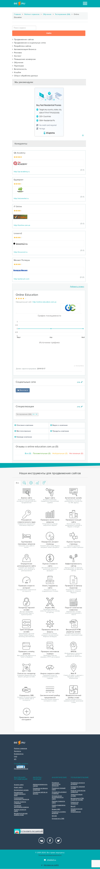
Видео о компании (60, 425)
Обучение (47, 14)
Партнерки (18, 66)
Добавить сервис (77, 287)
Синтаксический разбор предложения (76, 810)
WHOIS (54, 816)
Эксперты (17, 751)
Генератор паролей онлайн (78, 787)
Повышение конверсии (24, 59)
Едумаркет (18, 180)
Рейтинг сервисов (31, 14)
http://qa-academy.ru (22, 172)
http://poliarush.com (21, 279)
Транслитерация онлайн (76, 795)
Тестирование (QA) (62, 14)
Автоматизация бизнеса (24, 49)
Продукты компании (60, 431)
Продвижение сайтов (23, 39)
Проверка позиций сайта (58, 788)
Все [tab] (17, 483)
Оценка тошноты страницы (20, 802)
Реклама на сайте (51, 865)
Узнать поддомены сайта (58, 805)
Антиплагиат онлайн (21, 790)
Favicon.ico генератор (75, 803)
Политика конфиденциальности (50, 855)
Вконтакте (23, 390)
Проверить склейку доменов (59, 812)
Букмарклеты (18, 754)
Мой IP (73, 806)
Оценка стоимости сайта (58, 802)
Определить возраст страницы (59, 792)
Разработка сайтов (22, 46)
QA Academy (19, 153)
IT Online (18, 206)
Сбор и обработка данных (25, 75)
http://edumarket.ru (21, 198)
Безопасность (20, 69)
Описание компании (24, 425)
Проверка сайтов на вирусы (40, 793)
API (15, 759)
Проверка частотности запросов (56, 784)
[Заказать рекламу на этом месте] (83, 135)
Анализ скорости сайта (20, 810)
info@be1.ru (51, 860)
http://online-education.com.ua (44, 302)
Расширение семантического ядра (19, 794)
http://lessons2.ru (20, 252)
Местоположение (23, 431)
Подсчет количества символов (78, 791)
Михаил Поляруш (22, 260)
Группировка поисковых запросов (21, 798)
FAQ (15, 756)
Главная (17, 14)
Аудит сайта (18, 787)
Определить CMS (58, 818)
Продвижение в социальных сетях (29, 43)
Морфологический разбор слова (21, 814)
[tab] (24, 483)
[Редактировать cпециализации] (80, 406)
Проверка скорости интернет (78, 783)
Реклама (17, 52)
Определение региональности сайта (57, 797)
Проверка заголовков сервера (21, 806)
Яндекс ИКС (56, 809)
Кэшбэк (17, 72)
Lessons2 (18, 233)
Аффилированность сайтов (40, 785)
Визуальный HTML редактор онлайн (77, 799)
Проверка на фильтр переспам (40, 789)
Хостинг (17, 56)
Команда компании (24, 437)
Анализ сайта (19, 784)
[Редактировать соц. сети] (80, 382)
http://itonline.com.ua (22, 225)
